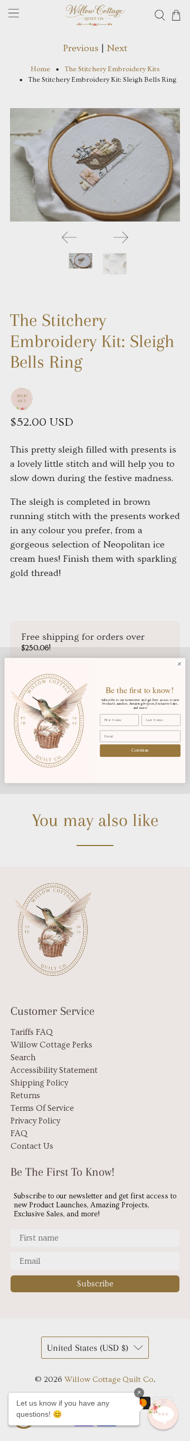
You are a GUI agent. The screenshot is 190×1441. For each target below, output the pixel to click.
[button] (163, 1414)
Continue (140, 750)
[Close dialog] (179, 664)
